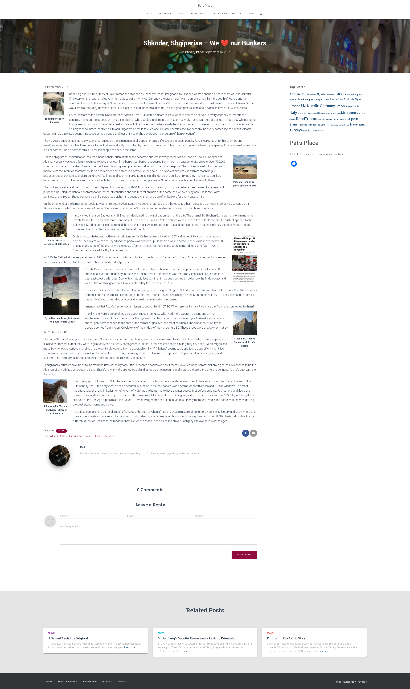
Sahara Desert (332, 119)
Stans (293, 124)
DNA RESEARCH (220, 14)
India (356, 106)
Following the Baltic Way (286, 638)
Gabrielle (310, 105)
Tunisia (362, 125)
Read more (129, 647)
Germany (327, 106)
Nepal (357, 113)
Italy (293, 112)
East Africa (336, 99)
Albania (54, 436)
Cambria (250, 14)
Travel (150, 14)
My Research (165, 14)
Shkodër (98, 436)
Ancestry (236, 14)
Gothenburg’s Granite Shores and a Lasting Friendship (197, 638)
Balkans (63, 436)
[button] (173, 14)
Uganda (305, 130)
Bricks (181, 14)
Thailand (302, 124)
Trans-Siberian (332, 125)
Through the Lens (316, 124)
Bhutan (293, 99)
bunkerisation (76, 436)
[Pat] (59, 455)
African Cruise (299, 94)
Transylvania (343, 125)
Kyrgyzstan (312, 113)
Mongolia (337, 113)
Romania (319, 119)
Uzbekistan (317, 130)
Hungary (349, 106)
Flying (358, 99)
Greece (341, 106)
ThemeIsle (361, 682)
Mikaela (329, 113)
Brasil (301, 99)
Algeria (321, 94)
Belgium (357, 94)
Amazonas (330, 95)
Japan (302, 113)
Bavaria (350, 95)
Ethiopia (349, 99)
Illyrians (88, 436)
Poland (292, 119)
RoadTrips (305, 118)
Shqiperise (109, 436)
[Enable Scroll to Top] (404, 683)
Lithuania (321, 113)
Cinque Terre (322, 99)
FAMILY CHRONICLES (199, 14)
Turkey (295, 130)
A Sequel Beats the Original (68, 638)
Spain (353, 119)
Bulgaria (309, 99)
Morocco (347, 113)
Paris (363, 113)
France (294, 106)
